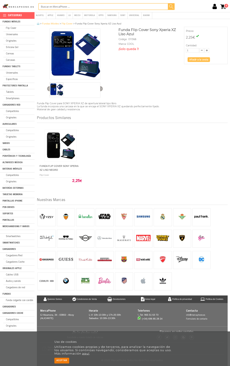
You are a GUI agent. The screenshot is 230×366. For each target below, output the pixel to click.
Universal (134, 15)
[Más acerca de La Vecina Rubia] (201, 239)
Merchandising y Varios (16, 226)
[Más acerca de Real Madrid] (163, 217)
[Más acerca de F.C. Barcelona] (124, 260)
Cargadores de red (15, 288)
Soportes (8, 214)
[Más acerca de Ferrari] (105, 260)
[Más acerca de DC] (201, 260)
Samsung (112, 15)
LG (69, 15)
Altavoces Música (13, 162)
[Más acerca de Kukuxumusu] (47, 260)
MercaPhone (19, 6)
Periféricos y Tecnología (17, 156)
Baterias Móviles (12, 169)
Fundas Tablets (11, 66)
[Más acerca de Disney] (182, 260)
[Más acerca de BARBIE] (105, 281)
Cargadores (9, 249)
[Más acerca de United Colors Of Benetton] (85, 217)
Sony (122, 15)
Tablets (10, 92)
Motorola (89, 15)
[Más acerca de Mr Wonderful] (47, 239)
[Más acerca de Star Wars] (105, 217)
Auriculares (10, 124)
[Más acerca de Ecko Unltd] (143, 260)
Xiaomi (146, 15)
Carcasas (10, 60)
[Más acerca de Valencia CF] (66, 217)
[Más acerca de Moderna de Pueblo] (66, 239)
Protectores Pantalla (15, 86)
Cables (6, 150)
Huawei (61, 15)
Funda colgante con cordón (19, 300)
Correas (10, 54)
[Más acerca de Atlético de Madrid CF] (124, 281)
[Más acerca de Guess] (66, 260)
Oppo (101, 15)
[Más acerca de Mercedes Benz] (105, 239)
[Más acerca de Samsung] (143, 217)
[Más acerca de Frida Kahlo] (85, 260)
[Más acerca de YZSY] (47, 217)
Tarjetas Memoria (13, 194)
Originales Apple (12, 268)
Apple (50, 15)
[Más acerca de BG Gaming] (85, 281)
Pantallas (8, 220)
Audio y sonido (13, 281)
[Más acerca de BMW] (66, 281)
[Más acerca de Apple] (143, 281)
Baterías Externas (13, 188)
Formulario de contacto (196, 319)
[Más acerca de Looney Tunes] (163, 239)
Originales (11, 41)
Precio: (190, 30)
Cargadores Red (11, 105)
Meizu (77, 15)
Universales (12, 35)
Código (123, 39)
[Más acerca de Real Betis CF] (182, 217)
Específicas (12, 79)
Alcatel (40, 15)
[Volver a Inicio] (38, 23)
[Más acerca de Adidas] (163, 281)
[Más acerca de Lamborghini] (182, 239)
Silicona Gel (12, 47)
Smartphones (12, 98)
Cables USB (12, 275)
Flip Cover (11, 28)
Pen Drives (8, 207)
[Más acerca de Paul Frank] (201, 217)
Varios (6, 143)
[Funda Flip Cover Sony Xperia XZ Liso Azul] (75, 78)
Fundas (7, 294)
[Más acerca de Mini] (85, 239)
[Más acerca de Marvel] (143, 239)
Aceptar (61, 360)
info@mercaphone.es (195, 315)
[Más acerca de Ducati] (163, 260)
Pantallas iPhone (12, 201)
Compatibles (12, 111)
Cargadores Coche (15, 262)
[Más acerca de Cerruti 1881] (47, 281)
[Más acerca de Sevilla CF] (124, 217)
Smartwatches (13, 236)
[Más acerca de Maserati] (124, 239)
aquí (85, 353)
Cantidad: (191, 45)
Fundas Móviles (11, 22)
